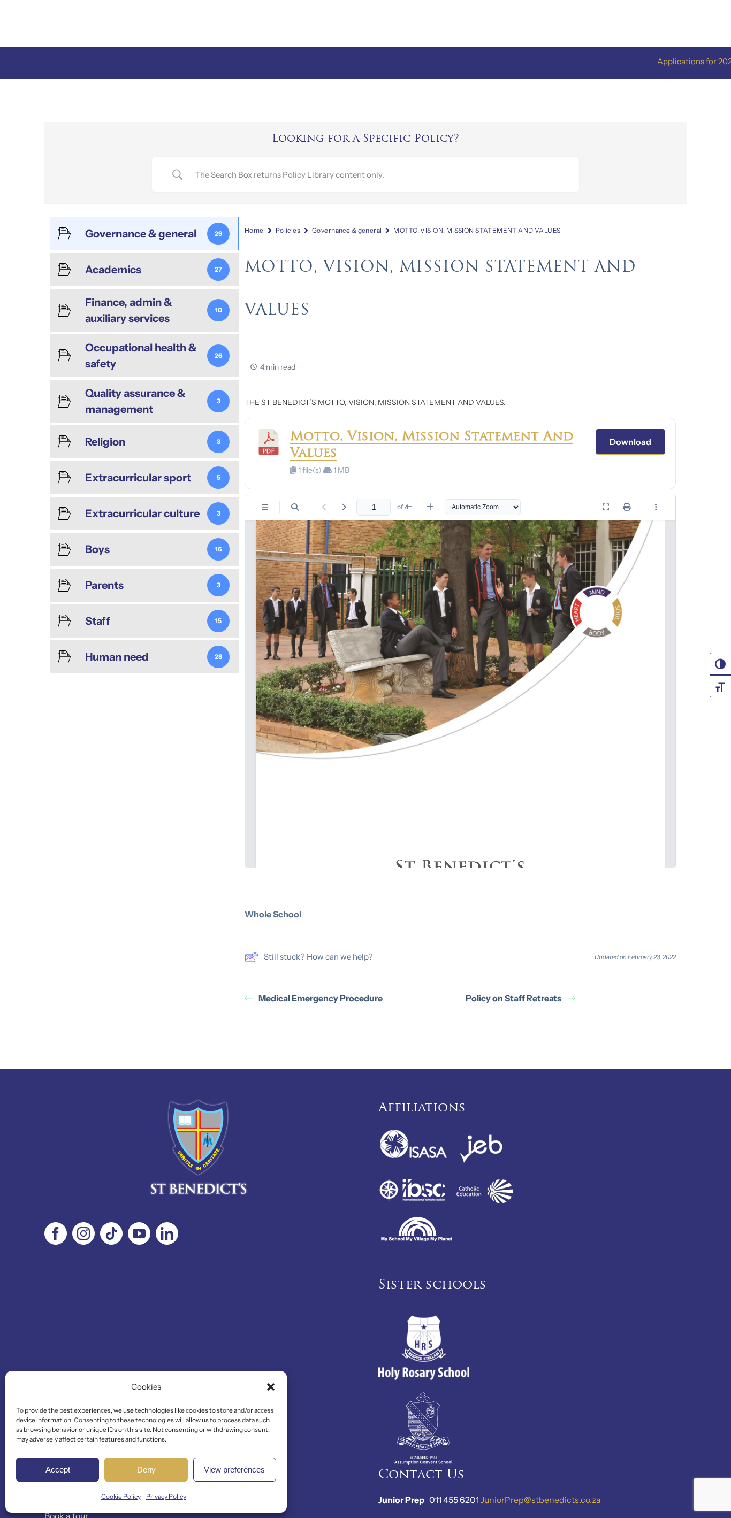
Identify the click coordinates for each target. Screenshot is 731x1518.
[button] (270, 1387)
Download (630, 441)
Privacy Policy (166, 1496)
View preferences (234, 1469)
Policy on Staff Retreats (513, 998)
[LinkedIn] (167, 1233)
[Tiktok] (111, 1233)
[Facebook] (55, 1233)
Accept (57, 1469)
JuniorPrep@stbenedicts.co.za (541, 1499)
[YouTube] (139, 1233)
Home (254, 230)
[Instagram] (83, 1233)
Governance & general (347, 230)
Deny (146, 1469)
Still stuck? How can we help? (318, 957)
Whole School (273, 914)
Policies (288, 230)
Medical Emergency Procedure (320, 998)
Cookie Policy (121, 1496)
